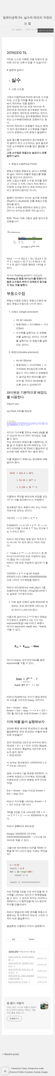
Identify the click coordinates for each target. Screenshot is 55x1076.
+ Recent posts (10, 1054)
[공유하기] (18, 939)
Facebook (29, 1072)
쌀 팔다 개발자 (15, 1003)
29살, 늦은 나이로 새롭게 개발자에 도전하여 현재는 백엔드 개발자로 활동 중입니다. (21, 1010)
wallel (41, 1068)
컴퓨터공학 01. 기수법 (17, 982)
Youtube (37, 1072)
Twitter (21, 1072)
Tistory (24, 1068)
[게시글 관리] (21, 939)
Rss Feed (10, 1072)
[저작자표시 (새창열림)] (38, 939)
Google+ (44, 1072)
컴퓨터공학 (13, 951)
